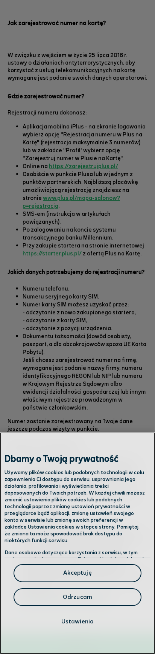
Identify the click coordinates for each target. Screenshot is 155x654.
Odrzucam (77, 597)
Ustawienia (77, 622)
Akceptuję (77, 573)
